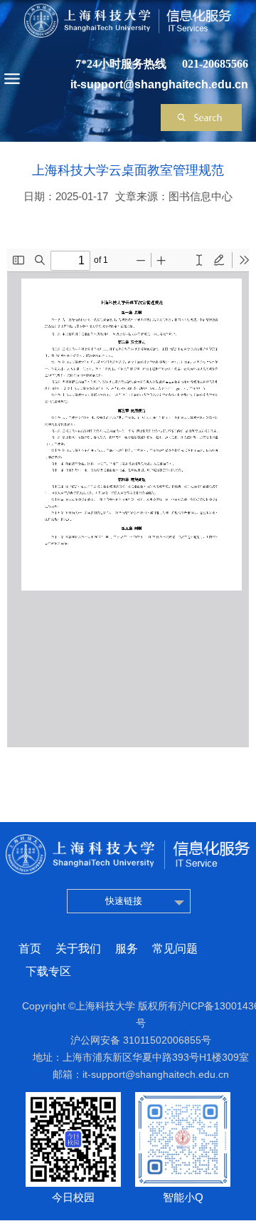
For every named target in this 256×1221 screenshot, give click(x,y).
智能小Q (183, 1197)
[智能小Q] (182, 1096)
